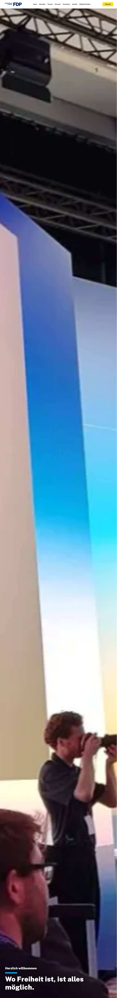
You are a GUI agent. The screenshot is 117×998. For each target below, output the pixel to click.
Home (35, 4)
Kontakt (74, 4)
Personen (58, 4)
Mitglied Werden (84, 4)
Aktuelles (42, 4)
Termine (50, 4)
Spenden (108, 4)
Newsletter (66, 4)
